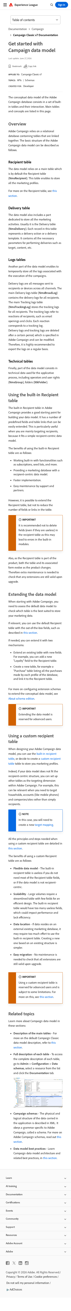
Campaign (38, 29)
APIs (19, 80)
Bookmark (17, 66)
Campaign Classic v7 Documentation (35, 35)
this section (30, 632)
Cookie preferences (45, 1276)
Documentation (17, 29)
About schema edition (21, 698)
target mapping (44, 825)
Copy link (32, 66)
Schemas (29, 80)
